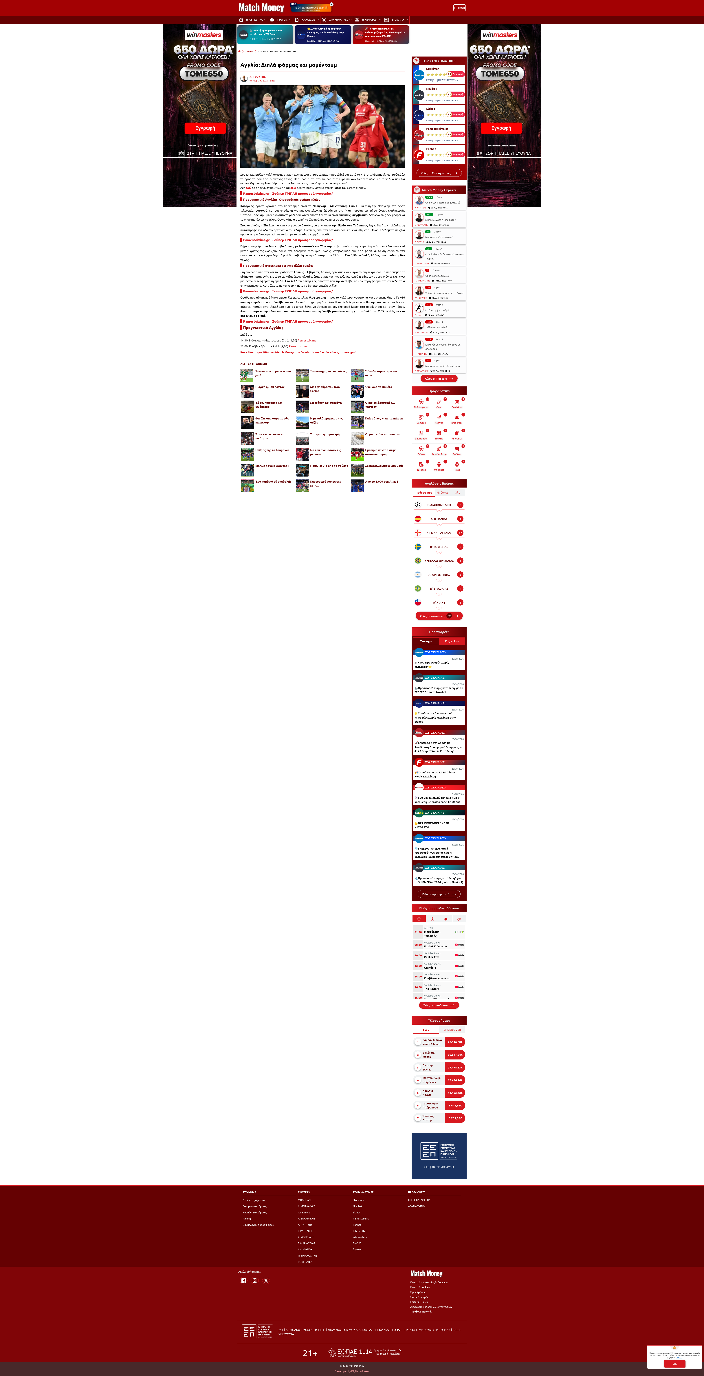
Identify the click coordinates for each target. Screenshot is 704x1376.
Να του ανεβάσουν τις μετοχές (325, 452)
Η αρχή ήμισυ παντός (270, 387)
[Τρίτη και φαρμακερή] (302, 438)
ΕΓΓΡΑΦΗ (459, 7)
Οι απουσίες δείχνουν (437, 275)
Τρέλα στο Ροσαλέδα (436, 327)
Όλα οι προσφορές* (436, 894)
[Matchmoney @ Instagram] (255, 1280)
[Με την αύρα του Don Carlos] (302, 391)
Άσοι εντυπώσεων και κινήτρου (270, 436)
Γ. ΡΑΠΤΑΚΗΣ (421, 353)
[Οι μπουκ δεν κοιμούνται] (357, 438)
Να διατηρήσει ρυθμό (437, 310)
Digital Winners (360, 1371)
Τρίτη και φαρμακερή (325, 434)
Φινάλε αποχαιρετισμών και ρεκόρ (272, 420)
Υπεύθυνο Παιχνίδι (421, 1311)
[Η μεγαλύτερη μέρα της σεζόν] (302, 422)
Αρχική (247, 1218)
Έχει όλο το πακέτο (378, 387)
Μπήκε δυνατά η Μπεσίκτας (440, 219)
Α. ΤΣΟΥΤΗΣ (258, 77)
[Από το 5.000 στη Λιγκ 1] (357, 485)
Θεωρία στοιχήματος (255, 1206)
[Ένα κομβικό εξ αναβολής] (247, 485)
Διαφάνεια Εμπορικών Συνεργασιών (431, 1306)
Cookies (679, 1357)
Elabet (430, 108)
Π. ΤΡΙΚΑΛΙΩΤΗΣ (422, 280)
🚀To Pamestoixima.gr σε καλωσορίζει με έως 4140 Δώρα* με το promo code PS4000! (385, 32)
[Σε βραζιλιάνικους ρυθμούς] (357, 470)
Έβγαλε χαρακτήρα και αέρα (381, 373)
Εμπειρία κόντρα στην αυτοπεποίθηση (380, 452)
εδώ (248, 188)
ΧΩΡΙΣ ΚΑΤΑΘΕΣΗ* (419, 1199)
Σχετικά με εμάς (419, 1297)
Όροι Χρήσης (417, 1292)
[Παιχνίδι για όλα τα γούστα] (302, 470)
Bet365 (357, 1243)
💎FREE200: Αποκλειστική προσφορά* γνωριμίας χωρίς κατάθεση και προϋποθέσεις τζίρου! (437, 853)
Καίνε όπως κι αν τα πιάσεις (384, 418)
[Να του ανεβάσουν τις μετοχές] (302, 454)
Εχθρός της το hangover (272, 450)
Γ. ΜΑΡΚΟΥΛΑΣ (422, 263)
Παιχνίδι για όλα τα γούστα (329, 466)
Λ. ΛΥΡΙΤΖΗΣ (420, 207)
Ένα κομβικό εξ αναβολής (273, 481)
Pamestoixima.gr (437, 128)
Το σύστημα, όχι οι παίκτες (328, 371)
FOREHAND (305, 1261)
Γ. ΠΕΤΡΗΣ (419, 242)
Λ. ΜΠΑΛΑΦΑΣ (421, 370)
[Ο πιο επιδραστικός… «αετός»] (357, 407)
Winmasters (360, 1237)
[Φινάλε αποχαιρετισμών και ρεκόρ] (247, 422)
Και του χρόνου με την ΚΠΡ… (325, 483)
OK (675, 1363)
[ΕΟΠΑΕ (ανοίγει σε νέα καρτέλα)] (364, 1352)
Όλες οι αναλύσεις (435, 616)
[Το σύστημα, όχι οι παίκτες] (302, 375)
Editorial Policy (419, 1301)
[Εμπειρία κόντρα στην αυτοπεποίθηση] (357, 454)
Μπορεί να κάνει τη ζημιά (439, 237)
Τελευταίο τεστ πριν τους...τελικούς (444, 293)
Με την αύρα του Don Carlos (325, 389)
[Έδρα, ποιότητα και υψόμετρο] (247, 407)
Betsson (357, 1249)
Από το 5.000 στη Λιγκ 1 (381, 481)
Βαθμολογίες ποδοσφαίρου (258, 1224)
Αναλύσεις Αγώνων (254, 1199)
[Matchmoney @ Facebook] (243, 1280)
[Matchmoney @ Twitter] (266, 1280)
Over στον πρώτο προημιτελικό (442, 202)
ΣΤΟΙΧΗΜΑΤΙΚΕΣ (363, 1192)
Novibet (431, 88)
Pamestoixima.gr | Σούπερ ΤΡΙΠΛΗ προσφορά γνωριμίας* (288, 193)
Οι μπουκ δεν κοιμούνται (382, 434)
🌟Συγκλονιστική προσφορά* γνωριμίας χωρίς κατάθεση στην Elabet (325, 32)
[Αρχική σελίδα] (239, 51)
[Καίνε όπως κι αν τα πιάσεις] (357, 422)
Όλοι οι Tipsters (436, 378)
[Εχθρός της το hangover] (247, 454)
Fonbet (431, 149)
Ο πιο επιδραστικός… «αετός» (380, 404)
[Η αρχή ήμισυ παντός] (247, 391)
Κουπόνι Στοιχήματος (255, 1212)
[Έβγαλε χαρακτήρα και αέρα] (357, 375)
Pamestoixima (307, 340)
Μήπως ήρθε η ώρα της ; (272, 466)
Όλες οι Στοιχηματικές (436, 173)
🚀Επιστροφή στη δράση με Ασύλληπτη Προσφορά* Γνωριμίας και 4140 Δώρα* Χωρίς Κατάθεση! (439, 747)
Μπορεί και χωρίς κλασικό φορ (442, 366)
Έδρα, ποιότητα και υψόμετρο (268, 404)
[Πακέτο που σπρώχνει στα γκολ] (246, 375)
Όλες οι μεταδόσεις (436, 1005)
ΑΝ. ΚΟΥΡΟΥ (421, 297)
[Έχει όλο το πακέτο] (357, 391)
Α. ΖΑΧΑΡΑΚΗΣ (421, 332)
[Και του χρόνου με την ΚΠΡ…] (302, 485)
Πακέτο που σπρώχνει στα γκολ (273, 373)
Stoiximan (432, 68)
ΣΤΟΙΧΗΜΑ (249, 1192)
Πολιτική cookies (420, 1287)
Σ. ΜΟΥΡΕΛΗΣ (421, 224)
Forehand (419, 315)
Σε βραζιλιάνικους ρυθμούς (384, 466)
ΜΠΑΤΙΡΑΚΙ (304, 1199)
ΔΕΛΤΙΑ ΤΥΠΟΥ (416, 1206)
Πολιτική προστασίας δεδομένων (429, 1282)
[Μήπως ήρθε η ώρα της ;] (247, 470)
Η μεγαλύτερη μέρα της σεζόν (326, 420)
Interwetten (360, 1231)
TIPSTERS (249, 51)
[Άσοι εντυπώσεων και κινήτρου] (247, 438)
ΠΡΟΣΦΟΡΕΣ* (416, 1192)
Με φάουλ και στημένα (326, 402)
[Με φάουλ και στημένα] (302, 407)
